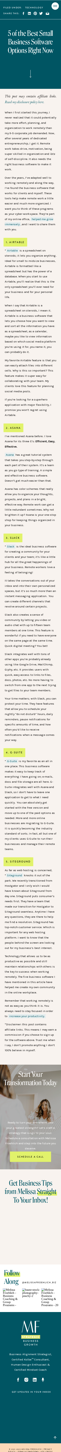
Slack (11, 546)
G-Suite (12, 761)
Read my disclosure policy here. (24, 102)
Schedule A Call (30, 1156)
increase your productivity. (27, 1016)
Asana (10, 455)
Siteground (14, 875)
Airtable (12, 250)
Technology (34, 7)
